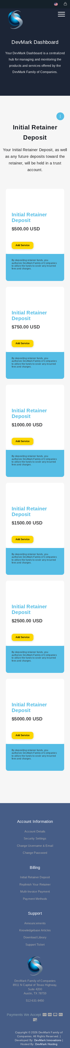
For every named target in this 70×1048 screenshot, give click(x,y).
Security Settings (35, 838)
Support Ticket (35, 944)
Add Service (23, 245)
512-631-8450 (35, 1000)
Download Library (35, 937)
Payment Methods (35, 898)
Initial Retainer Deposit (35, 877)
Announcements (35, 923)
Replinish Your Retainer (35, 884)
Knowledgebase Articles (35, 930)
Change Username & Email (35, 845)
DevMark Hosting (46, 1044)
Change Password (35, 852)
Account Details (35, 831)
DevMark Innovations (47, 1040)
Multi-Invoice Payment (35, 891)
